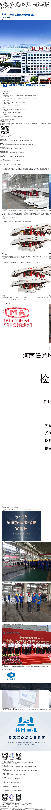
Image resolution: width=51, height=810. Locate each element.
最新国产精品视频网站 (34, 809)
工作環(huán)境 (11, 109)
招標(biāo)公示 (23, 102)
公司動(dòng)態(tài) (6, 102)
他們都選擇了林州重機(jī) (7, 669)
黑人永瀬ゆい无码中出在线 (14, 809)
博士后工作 (4, 114)
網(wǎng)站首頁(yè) (6, 91)
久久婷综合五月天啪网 (24, 809)
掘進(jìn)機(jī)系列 (33, 99)
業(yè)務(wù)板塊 (5, 173)
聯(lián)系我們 (18, 112)
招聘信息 (23, 109)
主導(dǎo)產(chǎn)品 (6, 220)
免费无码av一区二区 (4, 809)
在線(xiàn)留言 (17, 160)
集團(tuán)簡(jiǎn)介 (6, 95)
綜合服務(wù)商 (7, 167)
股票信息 (3, 106)
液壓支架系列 (12, 99)
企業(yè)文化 (13, 95)
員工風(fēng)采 (18, 109)
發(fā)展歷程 (18, 95)
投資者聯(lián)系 (9, 106)
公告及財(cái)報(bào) (17, 106)
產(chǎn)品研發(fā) (5, 99)
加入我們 (3, 107)
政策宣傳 (23, 106)
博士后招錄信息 (19, 116)
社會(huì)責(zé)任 (32, 95)
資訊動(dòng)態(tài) (6, 100)
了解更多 (3, 172)
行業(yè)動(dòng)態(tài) (15, 102)
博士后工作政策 (5, 116)
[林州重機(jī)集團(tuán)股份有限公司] (19, 13)
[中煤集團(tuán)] (25, 676)
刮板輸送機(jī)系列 (19, 99)
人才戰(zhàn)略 (5, 109)
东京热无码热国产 (43, 809)
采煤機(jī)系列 (26, 99)
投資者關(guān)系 (5, 103)
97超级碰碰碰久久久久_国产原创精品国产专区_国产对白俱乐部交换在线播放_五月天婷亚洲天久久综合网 (25, 5)
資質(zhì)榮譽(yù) (25, 95)
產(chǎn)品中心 (5, 96)
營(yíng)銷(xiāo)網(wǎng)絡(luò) (8, 112)
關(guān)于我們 (5, 93)
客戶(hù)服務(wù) (5, 110)
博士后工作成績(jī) (12, 116)
